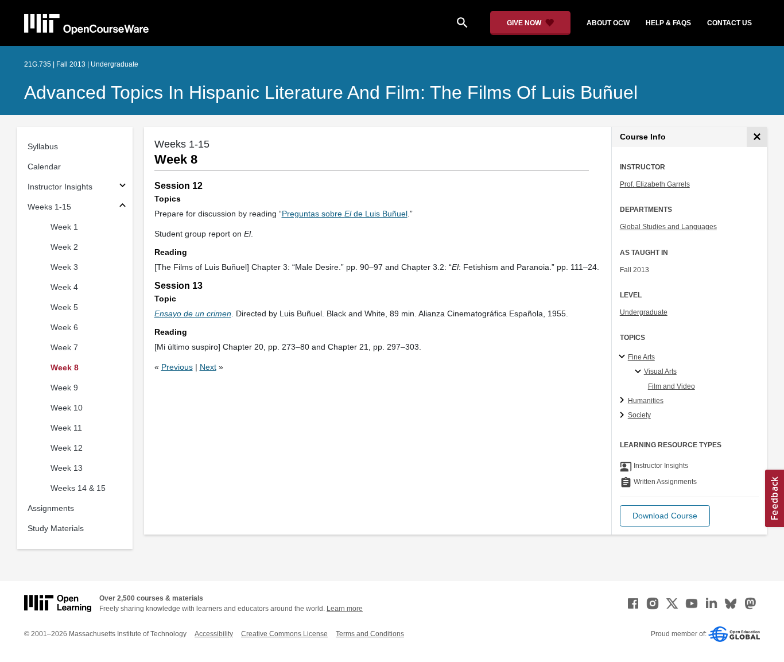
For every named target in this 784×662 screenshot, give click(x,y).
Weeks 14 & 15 (78, 488)
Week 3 (64, 267)
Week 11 (66, 427)
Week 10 (67, 407)
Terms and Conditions (370, 634)
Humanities (645, 401)
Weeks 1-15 (49, 206)
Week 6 (64, 327)
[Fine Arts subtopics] (623, 357)
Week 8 (65, 367)
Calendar (44, 166)
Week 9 (64, 387)
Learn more (345, 609)
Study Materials (56, 528)
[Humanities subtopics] (623, 400)
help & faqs (668, 23)
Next (208, 366)
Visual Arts (660, 371)
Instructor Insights (60, 186)
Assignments (51, 508)
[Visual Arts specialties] (639, 372)
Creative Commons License (284, 634)
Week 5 (64, 307)
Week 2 (64, 246)
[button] (665, 515)
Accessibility (214, 634)
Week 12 (67, 447)
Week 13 (67, 468)
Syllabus (43, 146)
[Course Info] (757, 137)
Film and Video (671, 386)
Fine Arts (641, 357)
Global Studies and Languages (668, 227)
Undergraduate (643, 312)
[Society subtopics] (623, 415)
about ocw (608, 23)
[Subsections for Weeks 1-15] (123, 207)
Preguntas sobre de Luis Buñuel (344, 213)
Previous (177, 366)
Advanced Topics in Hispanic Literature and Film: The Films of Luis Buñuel (331, 92)
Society (639, 415)
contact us (729, 23)
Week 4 (64, 287)
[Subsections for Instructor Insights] (123, 187)
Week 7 (64, 347)
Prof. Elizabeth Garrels (655, 184)
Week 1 (64, 226)
